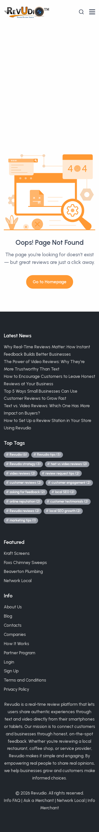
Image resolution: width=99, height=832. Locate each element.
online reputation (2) (25, 501)
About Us (13, 606)
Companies (15, 634)
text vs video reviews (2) (69, 464)
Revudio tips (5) (49, 454)
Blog (8, 616)
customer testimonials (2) (69, 501)
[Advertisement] (49, 76)
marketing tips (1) (23, 520)
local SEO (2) (64, 492)
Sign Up (11, 670)
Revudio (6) (18, 454)
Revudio (39, 793)
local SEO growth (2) (65, 511)
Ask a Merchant (38, 800)
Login (9, 661)
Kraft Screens (17, 553)
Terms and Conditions (25, 680)
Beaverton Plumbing (23, 571)
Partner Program (19, 652)
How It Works (16, 643)
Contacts (13, 625)
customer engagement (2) (71, 482)
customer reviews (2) (25, 482)
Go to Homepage (50, 281)
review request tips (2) (62, 473)
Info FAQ (12, 800)
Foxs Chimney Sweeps (25, 562)
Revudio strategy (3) (25, 464)
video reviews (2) (22, 473)
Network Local (17, 580)
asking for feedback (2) (27, 492)
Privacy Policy (16, 689)
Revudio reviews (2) (24, 511)
